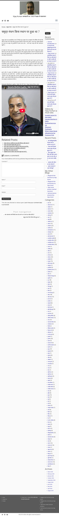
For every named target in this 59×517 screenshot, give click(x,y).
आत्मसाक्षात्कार (50, 230)
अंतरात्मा (49, 209)
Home (3, 27)
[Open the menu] (56, 20)
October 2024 (51, 478)
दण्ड (48, 311)
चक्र (49, 288)
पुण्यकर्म (49, 336)
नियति (49, 326)
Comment (5, 161)
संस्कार (49, 451)
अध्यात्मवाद (50, 213)
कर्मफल (49, 257)
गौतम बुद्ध (49, 286)
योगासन (49, 405)
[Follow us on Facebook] (5, 21)
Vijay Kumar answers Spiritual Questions (51, 189)
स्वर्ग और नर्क (50, 462)
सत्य (48, 441)
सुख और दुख (50, 455)
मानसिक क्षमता (50, 384)
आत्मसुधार (49, 232)
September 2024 (51, 480)
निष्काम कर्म (50, 330)
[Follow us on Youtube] (8, 21)
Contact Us (4, 499)
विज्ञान (49, 411)
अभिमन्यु (49, 215)
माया (48, 391)
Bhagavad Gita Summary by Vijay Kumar (52, 177)
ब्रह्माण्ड (49, 355)
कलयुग (49, 261)
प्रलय (49, 340)
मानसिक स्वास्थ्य (51, 388)
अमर (48, 217)
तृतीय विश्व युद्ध (50, 309)
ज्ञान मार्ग (49, 299)
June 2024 (50, 484)
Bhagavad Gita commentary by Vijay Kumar (51, 183)
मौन (48, 401)
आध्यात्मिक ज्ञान (50, 242)
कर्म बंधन (49, 255)
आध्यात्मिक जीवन (51, 240)
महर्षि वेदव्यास (50, 376)
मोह (48, 399)
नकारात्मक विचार (51, 322)
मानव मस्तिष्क (50, 382)
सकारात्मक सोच (50, 437)
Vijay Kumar (51, 53)
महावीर (49, 380)
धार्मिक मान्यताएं (50, 317)
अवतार (49, 223)
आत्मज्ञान (49, 225)
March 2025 (50, 471)
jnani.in (38, 514)
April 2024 (50, 488)
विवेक (49, 414)
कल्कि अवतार (50, 263)
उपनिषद (49, 248)
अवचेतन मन (50, 221)
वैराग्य (49, 422)
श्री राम (49, 428)
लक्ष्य (48, 409)
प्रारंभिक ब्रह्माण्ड (51, 345)
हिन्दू (48, 466)
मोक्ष (48, 397)
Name (4, 179)
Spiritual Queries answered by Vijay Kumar (51, 195)
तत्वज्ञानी (49, 303)
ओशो (48, 250)
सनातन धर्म (50, 445)
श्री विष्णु (49, 430)
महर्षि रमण (49, 372)
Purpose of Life (49, 135)
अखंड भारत (50, 204)
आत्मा (49, 234)
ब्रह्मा (49, 353)
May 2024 (50, 486)
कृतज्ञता (49, 271)
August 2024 (50, 482)
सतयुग (49, 439)
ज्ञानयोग (49, 301)
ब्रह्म (48, 349)
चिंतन (49, 290)
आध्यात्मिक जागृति (51, 238)
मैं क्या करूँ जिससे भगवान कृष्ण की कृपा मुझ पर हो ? (51, 96)
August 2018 (50, 490)
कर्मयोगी (49, 259)
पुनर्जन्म (49, 338)
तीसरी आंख (50, 307)
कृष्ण (48, 273)
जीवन (49, 294)
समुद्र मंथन (8, 27)
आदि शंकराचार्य (50, 236)
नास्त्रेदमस (50, 324)
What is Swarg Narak (51, 131)
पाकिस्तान (49, 332)
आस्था (49, 246)
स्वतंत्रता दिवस (50, 460)
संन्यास (49, 447)
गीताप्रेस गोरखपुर (51, 276)
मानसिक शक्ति (50, 386)
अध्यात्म (49, 211)
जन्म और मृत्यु (50, 292)
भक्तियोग (49, 359)
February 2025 (51, 474)
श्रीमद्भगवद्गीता (50, 432)
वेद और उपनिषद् (50, 420)
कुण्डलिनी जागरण (51, 269)
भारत (49, 368)
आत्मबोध (49, 227)
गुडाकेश (49, 278)
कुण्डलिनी (49, 267)
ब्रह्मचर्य (49, 351)
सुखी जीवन (50, 457)
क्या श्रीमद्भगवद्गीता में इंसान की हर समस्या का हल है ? (52, 142)
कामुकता (49, 265)
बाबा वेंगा (49, 347)
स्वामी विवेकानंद (50, 464)
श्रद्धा (49, 426)
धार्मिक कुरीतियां (50, 315)
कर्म (48, 253)
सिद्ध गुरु (49, 453)
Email (3, 186)
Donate (3, 501)
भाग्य (48, 365)
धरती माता (49, 313)
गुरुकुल (49, 282)
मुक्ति (48, 393)
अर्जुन (49, 219)
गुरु (48, 280)
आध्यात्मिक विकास (51, 244)
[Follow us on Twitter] (3, 21)
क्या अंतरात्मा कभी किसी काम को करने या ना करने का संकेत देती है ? (18, 214)
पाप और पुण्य (50, 334)
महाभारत (49, 378)
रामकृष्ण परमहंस (50, 407)
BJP (48, 202)
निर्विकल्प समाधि (50, 328)
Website (4, 192)
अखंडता (49, 207)
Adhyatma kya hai (50, 133)
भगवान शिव (50, 363)
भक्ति (49, 357)
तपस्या (49, 305)
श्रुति (49, 434)
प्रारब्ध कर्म (50, 342)
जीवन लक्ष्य (49, 296)
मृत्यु (48, 395)
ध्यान (48, 319)
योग (48, 403)
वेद (48, 418)
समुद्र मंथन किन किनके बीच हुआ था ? (32, 217)
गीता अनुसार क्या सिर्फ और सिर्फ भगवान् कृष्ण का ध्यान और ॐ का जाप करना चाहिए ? (52, 156)
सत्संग (49, 443)
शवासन (49, 424)
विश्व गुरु (49, 416)
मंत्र (48, 370)
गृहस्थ (49, 284)
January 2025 (51, 476)
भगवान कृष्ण (50, 361)
